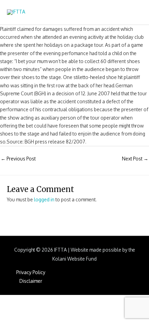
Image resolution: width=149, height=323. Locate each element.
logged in (44, 199)
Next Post (135, 159)
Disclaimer (30, 281)
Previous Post (18, 159)
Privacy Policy (30, 272)
